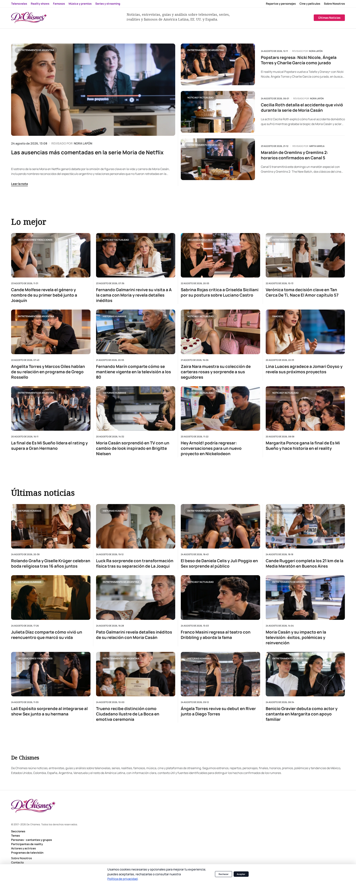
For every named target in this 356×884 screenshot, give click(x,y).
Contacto (17, 862)
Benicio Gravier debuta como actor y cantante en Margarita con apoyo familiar (301, 714)
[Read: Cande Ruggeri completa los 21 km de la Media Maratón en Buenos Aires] (305, 526)
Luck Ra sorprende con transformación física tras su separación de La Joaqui (134, 563)
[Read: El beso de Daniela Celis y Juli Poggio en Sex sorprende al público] (220, 526)
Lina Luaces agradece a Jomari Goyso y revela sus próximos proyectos (304, 369)
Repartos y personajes (281, 3)
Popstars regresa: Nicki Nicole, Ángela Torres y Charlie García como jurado (299, 60)
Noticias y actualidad (200, 97)
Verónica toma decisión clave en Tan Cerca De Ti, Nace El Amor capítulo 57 (302, 292)
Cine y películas (309, 3)
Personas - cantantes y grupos (31, 839)
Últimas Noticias (329, 18)
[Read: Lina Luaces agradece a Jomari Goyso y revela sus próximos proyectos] (305, 332)
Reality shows (40, 3)
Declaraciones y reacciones (35, 239)
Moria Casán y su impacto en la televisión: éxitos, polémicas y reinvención (296, 637)
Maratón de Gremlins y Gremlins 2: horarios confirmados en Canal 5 (294, 155)
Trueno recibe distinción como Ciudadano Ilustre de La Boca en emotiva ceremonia (127, 714)
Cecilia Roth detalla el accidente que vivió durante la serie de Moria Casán (302, 107)
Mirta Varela (316, 146)
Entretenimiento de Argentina (36, 50)
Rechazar (224, 874)
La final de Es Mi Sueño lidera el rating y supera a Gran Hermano (49, 445)
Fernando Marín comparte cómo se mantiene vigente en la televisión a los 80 (133, 372)
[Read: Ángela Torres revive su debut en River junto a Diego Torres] (220, 674)
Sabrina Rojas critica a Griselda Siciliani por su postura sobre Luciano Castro (219, 292)
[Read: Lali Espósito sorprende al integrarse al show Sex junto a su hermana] (50, 674)
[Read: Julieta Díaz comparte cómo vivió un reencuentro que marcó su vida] (50, 597)
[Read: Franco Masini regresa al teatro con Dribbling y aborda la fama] (220, 597)
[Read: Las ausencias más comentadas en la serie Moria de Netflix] (93, 90)
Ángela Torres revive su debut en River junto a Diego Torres (218, 711)
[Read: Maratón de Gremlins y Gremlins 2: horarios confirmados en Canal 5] (218, 159)
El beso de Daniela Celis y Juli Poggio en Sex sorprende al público (219, 563)
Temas (15, 835)
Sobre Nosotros (334, 3)
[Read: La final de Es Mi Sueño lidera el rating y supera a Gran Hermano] (50, 408)
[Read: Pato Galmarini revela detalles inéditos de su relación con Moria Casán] (135, 597)
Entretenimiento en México (203, 145)
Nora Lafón (316, 51)
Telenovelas (19, 3)
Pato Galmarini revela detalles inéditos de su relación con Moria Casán (134, 634)
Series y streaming (107, 3)
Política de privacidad (122, 879)
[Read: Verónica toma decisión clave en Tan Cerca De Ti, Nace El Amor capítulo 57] (305, 255)
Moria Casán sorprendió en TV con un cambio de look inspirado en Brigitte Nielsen (132, 448)
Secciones (18, 831)
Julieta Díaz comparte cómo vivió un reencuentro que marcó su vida (46, 634)
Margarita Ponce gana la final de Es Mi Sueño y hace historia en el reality (303, 445)
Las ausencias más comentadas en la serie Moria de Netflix (87, 152)
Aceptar (241, 874)
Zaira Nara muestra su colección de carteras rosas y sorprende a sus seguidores (216, 372)
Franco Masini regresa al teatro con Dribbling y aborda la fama (215, 634)
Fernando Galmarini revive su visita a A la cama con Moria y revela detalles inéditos (134, 295)
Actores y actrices (23, 848)
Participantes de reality (27, 844)
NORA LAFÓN (83, 143)
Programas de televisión (27, 852)
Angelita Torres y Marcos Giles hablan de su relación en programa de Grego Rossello (48, 372)
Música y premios (80, 3)
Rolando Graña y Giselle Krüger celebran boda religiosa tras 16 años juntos (50, 563)
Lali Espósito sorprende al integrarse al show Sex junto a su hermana (49, 711)
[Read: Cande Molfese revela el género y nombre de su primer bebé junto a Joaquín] (50, 255)
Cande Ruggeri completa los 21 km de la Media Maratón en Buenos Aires (304, 563)
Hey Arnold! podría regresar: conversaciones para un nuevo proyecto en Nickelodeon (211, 448)
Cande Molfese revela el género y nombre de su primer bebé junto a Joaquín (44, 295)
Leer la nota (19, 184)
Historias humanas (114, 316)
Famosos (59, 3)
